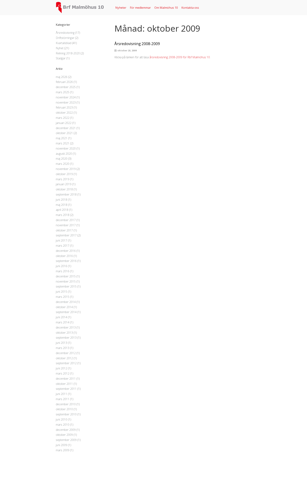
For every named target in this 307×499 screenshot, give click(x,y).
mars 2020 (62, 164)
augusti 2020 (64, 154)
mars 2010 (62, 425)
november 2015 (66, 281)
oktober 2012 (64, 358)
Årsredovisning (65, 33)
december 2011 (66, 379)
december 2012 (66, 353)
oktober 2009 (64, 435)
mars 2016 (62, 271)
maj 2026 (61, 77)
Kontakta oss (190, 8)
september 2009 (66, 440)
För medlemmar (140, 8)
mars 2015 (62, 297)
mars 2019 (62, 179)
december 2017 (66, 220)
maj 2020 (61, 159)
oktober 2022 (64, 113)
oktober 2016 (64, 256)
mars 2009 (62, 450)
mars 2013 (62, 348)
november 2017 (66, 225)
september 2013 (66, 338)
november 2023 (66, 102)
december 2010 (66, 404)
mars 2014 (62, 322)
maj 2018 (61, 205)
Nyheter (120, 8)
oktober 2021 (64, 133)
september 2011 (66, 389)
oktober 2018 (64, 189)
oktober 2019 (64, 174)
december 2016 (66, 251)
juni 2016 (61, 266)
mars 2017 (62, 246)
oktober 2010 (64, 409)
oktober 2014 (64, 307)
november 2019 (66, 169)
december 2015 (66, 276)
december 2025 (66, 87)
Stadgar (61, 58)
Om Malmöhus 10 (166, 8)
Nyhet (59, 48)
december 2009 (66, 430)
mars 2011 (62, 399)
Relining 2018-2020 (68, 53)
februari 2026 (64, 82)
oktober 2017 (64, 230)
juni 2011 (61, 394)
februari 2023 (64, 107)
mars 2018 (62, 215)
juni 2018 (61, 200)
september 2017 (66, 235)
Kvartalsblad (63, 43)
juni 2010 (61, 419)
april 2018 (62, 210)
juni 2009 (61, 445)
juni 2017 (61, 240)
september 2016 (66, 261)
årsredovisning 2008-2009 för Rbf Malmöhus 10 (179, 57)
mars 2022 (62, 118)
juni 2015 (61, 292)
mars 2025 (62, 92)
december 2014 (66, 302)
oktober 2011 (64, 384)
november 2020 (66, 148)
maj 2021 (61, 138)
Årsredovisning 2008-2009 (137, 44)
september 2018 (66, 194)
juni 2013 (61, 343)
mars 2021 (62, 143)
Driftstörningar (65, 38)
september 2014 (66, 312)
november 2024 (66, 97)
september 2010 (66, 414)
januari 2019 (63, 184)
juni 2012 (61, 368)
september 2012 (66, 363)
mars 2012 (62, 373)
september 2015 (66, 286)
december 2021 (66, 128)
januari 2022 (63, 123)
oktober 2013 (64, 333)
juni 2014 (61, 317)
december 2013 (66, 327)
